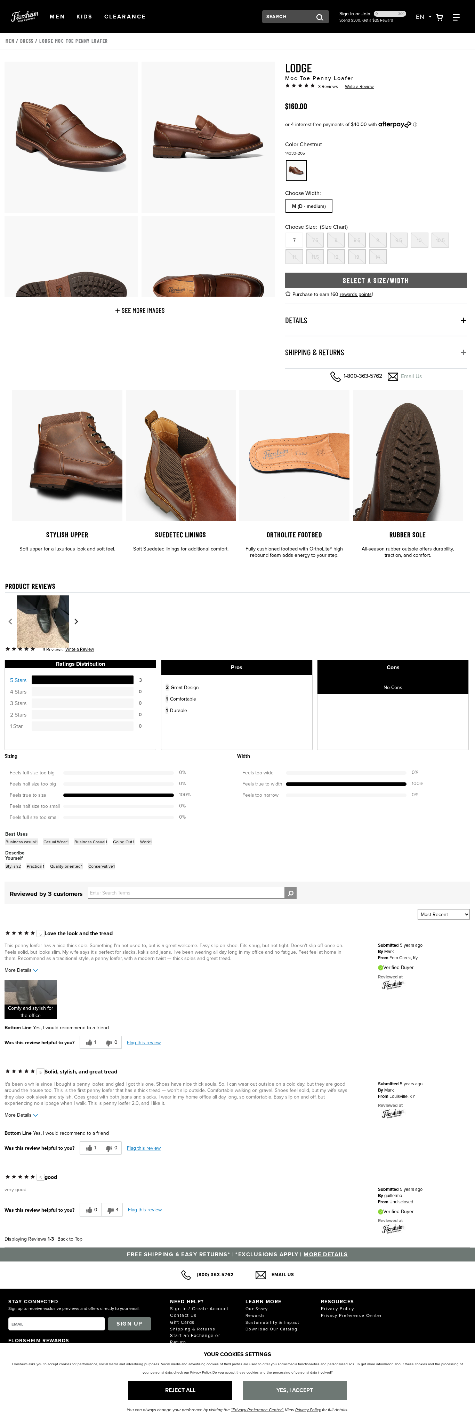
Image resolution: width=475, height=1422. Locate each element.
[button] (57, 16)
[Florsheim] (393, 985)
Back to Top (69, 1239)
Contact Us (183, 1315)
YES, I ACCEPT (294, 1390)
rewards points (356, 294)
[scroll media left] (11, 621)
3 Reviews (328, 86)
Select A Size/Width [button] (376, 280)
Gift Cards (182, 1322)
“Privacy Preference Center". (257, 1410)
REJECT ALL (180, 1390)
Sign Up (129, 1324)
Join (365, 13)
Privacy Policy (337, 1308)
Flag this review (144, 1042)
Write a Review (359, 86)
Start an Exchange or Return (195, 1338)
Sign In (346, 13)
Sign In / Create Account (199, 1308)
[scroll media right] (76, 621)
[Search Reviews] (290, 893)
